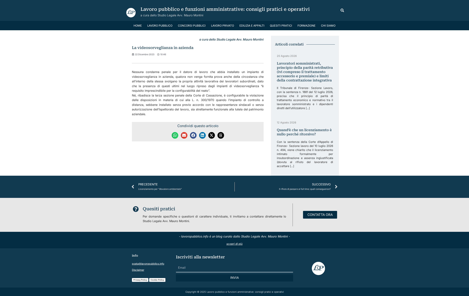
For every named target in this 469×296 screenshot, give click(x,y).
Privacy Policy (140, 280)
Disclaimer (138, 269)
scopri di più (234, 244)
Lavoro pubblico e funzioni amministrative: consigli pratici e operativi (225, 9)
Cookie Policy (157, 280)
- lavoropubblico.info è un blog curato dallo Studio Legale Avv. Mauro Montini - (234, 236)
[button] (342, 11)
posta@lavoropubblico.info (148, 263)
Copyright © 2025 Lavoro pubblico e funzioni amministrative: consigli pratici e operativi (234, 291)
